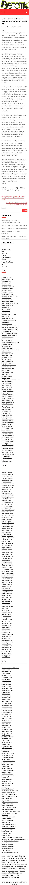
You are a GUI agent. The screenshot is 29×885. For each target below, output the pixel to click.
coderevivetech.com (7, 445)
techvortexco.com (7, 489)
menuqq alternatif (7, 856)
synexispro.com (6, 833)
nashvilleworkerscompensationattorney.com (14, 839)
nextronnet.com (6, 614)
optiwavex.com (6, 638)
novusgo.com (5, 766)
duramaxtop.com (7, 359)
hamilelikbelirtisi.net (7, 737)
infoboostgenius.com (8, 422)
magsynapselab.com (8, 394)
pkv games (19, 190)
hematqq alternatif (21, 864)
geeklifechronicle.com (8, 753)
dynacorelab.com (7, 688)
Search (4, 208)
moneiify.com (5, 316)
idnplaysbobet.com (7, 805)
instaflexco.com (6, 727)
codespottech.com (7, 381)
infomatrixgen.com (7, 432)
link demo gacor (6, 249)
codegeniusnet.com (7, 502)
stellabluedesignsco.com (9, 365)
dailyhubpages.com (7, 804)
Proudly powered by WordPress (11, 882)
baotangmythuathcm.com (9, 335)
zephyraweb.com (7, 701)
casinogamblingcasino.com (9, 329)
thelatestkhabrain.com (8, 301)
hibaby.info (5, 815)
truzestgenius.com (7, 539)
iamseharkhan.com (7, 300)
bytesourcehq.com (7, 506)
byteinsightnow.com (7, 443)
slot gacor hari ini (15, 862)
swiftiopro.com (6, 735)
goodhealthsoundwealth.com (10, 350)
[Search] (26, 12)
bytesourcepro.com (7, 564)
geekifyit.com (6, 322)
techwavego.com (7, 549)
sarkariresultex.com (7, 305)
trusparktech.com (7, 710)
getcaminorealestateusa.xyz (10, 852)
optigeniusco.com (7, 705)
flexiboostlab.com (7, 731)
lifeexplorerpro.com (7, 764)
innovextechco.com (7, 526)
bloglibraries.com (7, 340)
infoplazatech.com (7, 493)
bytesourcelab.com (7, 590)
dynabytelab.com (7, 677)
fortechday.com (6, 850)
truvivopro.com (6, 692)
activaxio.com (6, 744)
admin (20, 26)
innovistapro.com (7, 729)
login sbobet (14, 860)
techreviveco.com (7, 558)
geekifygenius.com (7, 779)
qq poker (18, 858)
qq (2, 264)
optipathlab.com (6, 675)
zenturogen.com (6, 618)
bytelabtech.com (6, 482)
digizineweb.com (6, 512)
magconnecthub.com (8, 573)
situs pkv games (6, 257)
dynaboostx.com (6, 725)
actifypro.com (6, 723)
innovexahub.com (7, 686)
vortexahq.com (6, 696)
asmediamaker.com (7, 313)
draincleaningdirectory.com (9, 333)
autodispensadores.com (9, 824)
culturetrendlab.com (7, 772)
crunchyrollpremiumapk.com (10, 326)
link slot (24, 858)
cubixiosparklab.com (8, 523)
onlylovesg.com (6, 800)
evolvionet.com (6, 679)
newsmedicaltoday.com (8, 828)
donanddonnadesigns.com (9, 794)
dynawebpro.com (7, 623)
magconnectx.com (7, 831)
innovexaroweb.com (7, 556)
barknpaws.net (6, 309)
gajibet (18, 875)
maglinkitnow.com (7, 389)
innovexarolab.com (7, 434)
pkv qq (4, 259)
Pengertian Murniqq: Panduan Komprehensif (14, 225)
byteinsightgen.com (7, 428)
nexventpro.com (6, 716)
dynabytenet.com (7, 562)
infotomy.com (6, 378)
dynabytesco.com (7, 746)
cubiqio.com (5, 751)
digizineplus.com (6, 586)
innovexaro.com (6, 588)
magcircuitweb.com (7, 400)
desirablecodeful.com (8, 368)
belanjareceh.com (7, 290)
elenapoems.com (6, 352)
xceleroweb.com (6, 651)
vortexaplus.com (6, 631)
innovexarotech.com (7, 448)
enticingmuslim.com (7, 348)
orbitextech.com (6, 781)
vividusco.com (6, 694)
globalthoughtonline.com (9, 314)
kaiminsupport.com (7, 288)
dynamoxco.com (6, 616)
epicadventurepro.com (8, 761)
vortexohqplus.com (7, 733)
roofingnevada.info (7, 830)
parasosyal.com (6, 346)
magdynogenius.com (8, 393)
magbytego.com (6, 500)
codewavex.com (6, 532)
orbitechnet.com (6, 636)
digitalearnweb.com (7, 279)
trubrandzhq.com (7, 712)
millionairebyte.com (7, 848)
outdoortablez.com (7, 376)
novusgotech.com (7, 612)
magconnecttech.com (8, 783)
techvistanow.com (7, 519)
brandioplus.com (6, 621)
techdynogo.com (6, 383)
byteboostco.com (7, 534)
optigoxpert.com (6, 720)
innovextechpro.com (8, 398)
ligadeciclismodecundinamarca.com (12, 837)
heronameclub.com (7, 372)
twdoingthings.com (7, 363)
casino (22, 188)
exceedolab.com (6, 742)
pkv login (5, 860)
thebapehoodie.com (7, 344)
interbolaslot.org (6, 281)
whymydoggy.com (7, 277)
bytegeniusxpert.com (8, 495)
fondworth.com (6, 298)
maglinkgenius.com (7, 528)
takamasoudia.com (7, 361)
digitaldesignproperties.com (10, 303)
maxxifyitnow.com (7, 593)
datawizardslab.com (7, 750)
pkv (3, 251)
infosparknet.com (7, 592)
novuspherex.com (7, 707)
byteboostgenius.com (8, 575)
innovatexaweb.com (7, 484)
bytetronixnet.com (7, 456)
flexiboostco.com (7, 670)
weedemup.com (6, 818)
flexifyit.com (5, 608)
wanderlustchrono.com (8, 770)
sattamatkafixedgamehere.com (11, 811)
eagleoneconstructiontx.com (10, 796)
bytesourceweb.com (7, 441)
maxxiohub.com (6, 699)
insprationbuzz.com (7, 294)
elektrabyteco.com (7, 536)
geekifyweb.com (6, 491)
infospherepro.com (7, 755)
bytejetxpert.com (7, 458)
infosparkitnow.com (7, 487)
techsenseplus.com (7, 420)
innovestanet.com (7, 605)
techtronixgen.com (7, 396)
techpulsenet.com (7, 541)
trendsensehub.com (7, 774)
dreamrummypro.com (8, 287)
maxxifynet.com (6, 684)
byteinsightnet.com (7, 508)
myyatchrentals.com (7, 318)
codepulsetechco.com (8, 510)
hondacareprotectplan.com (9, 327)
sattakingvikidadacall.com (9, 807)
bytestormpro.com (7, 768)
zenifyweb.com (6, 785)
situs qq (4, 255)
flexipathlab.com (6, 627)
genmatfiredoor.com (7, 789)
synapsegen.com (6, 625)
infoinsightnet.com (7, 504)
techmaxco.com (6, 740)
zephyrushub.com (7, 673)
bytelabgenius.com (7, 406)
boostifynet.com (6, 714)
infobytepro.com (6, 498)
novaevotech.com (7, 525)
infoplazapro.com (7, 411)
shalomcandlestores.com (9, 320)
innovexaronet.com (7, 517)
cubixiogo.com (6, 632)
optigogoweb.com (7, 653)
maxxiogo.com (6, 610)
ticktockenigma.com (7, 776)
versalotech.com (6, 738)
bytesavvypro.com (7, 426)
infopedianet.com (7, 579)
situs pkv (4, 858)
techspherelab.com (7, 565)
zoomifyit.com (6, 657)
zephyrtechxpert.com (8, 543)
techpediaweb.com (7, 404)
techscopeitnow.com (8, 454)
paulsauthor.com (6, 367)
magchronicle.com (7, 385)
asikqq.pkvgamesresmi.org (10, 877)
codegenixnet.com (7, 439)
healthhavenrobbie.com (8, 792)
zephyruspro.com (7, 597)
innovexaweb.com (7, 619)
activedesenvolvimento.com (10, 802)
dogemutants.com (7, 357)
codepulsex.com (6, 551)
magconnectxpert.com (8, 538)
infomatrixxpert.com (8, 515)
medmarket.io (6, 374)
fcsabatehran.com (7, 355)
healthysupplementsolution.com (11, 380)
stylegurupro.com (7, 748)
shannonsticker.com (7, 292)
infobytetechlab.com (8, 435)
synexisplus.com (6, 681)
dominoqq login (6, 261)
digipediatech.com (7, 387)
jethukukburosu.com (7, 337)
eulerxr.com (5, 777)
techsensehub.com (7, 480)
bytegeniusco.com (7, 417)
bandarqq (4, 253)
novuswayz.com (6, 722)
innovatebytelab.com (8, 497)
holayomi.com (6, 835)
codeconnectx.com (7, 513)
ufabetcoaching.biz (7, 844)
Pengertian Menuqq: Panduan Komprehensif (14, 228)
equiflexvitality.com (7, 798)
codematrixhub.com (7, 419)
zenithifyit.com (6, 697)
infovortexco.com (7, 545)
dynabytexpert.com (7, 606)
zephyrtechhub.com (7, 642)
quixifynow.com (6, 595)
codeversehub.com (7, 569)
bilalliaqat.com (6, 822)
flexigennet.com (6, 370)
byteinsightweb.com (7, 391)
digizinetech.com (7, 430)
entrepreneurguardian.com (9, 813)
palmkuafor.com (6, 283)
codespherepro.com (7, 437)
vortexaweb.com (6, 703)
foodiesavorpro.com (7, 757)
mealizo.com (5, 307)
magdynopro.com (7, 409)
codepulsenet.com (7, 580)
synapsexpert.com (7, 645)
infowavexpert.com (7, 415)
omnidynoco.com (7, 640)
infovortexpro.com (7, 450)
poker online (20, 869)
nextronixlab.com (7, 601)
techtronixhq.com (7, 472)
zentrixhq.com (6, 603)
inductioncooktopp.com (9, 826)
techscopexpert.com (8, 402)
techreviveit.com (6, 413)
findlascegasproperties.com (10, 790)
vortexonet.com (6, 683)
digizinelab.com (6, 547)
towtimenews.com (7, 331)
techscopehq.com (7, 584)
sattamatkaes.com (7, 324)
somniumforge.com (7, 339)
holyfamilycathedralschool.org (10, 841)
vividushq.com (6, 629)
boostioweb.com (6, 671)
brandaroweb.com (7, 655)
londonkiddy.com (7, 843)
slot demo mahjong (7, 262)
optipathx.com (6, 599)
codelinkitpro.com (7, 476)
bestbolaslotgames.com (9, 809)
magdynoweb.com (7, 554)
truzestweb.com (6, 644)
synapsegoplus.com (7, 577)
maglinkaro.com (6, 560)
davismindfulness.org (8, 846)
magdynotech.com (7, 582)
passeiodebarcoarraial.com (9, 296)
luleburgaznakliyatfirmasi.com (10, 342)
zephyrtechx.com (7, 718)
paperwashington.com (8, 817)
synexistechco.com (7, 690)
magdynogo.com (6, 461)
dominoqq (5, 266)
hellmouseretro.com (7, 353)
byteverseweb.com (7, 571)
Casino (12, 190)
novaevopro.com (6, 709)
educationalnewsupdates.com (10, 668)
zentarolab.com (6, 647)
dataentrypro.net (6, 285)
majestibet (5, 875)
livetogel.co (5, 787)
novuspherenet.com (7, 634)
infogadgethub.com (7, 474)
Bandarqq (4, 26)
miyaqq (12, 875)
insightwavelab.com (7, 763)
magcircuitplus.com (7, 452)
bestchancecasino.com (8, 820)
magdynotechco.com (8, 485)
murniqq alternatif (7, 864)
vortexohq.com (6, 759)
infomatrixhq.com (7, 521)
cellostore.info (6, 311)
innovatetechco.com (7, 407)
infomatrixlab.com (7, 567)
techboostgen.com (7, 478)
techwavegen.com (7, 424)
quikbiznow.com (6, 649)
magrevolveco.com (7, 447)
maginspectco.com (7, 460)
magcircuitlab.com (7, 530)
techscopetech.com (7, 552)
